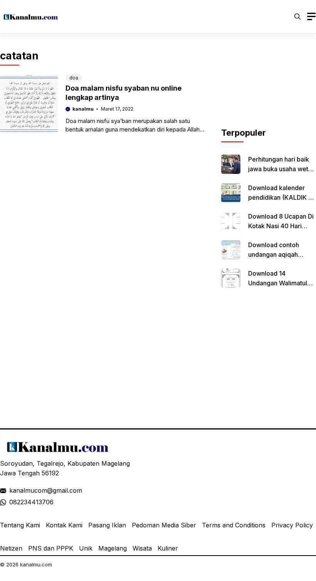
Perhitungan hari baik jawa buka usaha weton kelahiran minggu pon (282, 168)
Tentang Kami (20, 525)
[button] (297, 16)
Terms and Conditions (234, 525)
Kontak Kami (64, 525)
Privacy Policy (292, 525)
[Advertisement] (268, 87)
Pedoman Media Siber (164, 525)
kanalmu (83, 109)
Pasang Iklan (107, 525)
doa (73, 78)
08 (13, 502)
